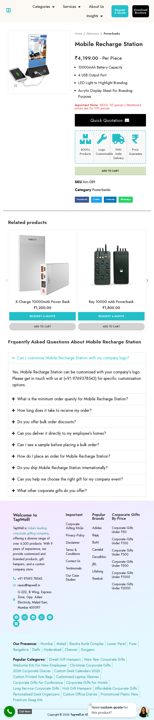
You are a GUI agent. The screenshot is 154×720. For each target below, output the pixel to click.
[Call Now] (9, 711)
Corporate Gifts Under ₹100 (122, 541)
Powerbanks (112, 34)
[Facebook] (16, 617)
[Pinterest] (50, 617)
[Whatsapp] (41, 617)
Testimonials (74, 568)
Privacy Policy (75, 535)
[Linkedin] (33, 617)
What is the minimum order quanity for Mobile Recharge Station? (72, 399)
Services (69, 6)
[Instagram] (24, 617)
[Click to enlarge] (15, 85)
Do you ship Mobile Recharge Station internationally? (62, 468)
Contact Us (73, 561)
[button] (82, 199)
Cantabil (97, 549)
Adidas (97, 528)
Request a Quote (42, 316)
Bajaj (95, 535)
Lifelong (97, 571)
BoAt (95, 542)
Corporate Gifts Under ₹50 (122, 530)
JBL (94, 564)
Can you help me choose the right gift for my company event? (70, 479)
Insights (92, 15)
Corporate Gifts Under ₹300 (122, 552)
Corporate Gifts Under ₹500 (122, 563)
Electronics (93, 34)
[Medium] (16, 623)
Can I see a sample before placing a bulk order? (58, 445)
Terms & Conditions (73, 551)
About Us (96, 6)
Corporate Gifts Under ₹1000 (122, 575)
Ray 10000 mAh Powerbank (111, 301)
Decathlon (99, 557)
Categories (41, 6)
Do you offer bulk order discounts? (46, 422)
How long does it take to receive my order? (54, 410)
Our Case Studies (72, 577)
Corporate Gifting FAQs (74, 526)
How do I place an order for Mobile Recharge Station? (63, 456)
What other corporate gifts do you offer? (52, 491)
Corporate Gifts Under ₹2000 (122, 586)
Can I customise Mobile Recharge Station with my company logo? (73, 358)
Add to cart (110, 171)
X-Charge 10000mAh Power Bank (42, 301)
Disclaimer (73, 542)
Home (78, 34)
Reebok (97, 578)
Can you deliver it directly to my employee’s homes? (61, 433)
